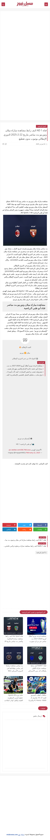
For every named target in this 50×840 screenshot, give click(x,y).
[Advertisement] (25, 40)
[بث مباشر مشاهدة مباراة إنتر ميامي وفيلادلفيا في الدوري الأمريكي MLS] (13, 655)
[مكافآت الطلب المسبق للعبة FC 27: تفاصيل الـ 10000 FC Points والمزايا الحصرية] (36, 685)
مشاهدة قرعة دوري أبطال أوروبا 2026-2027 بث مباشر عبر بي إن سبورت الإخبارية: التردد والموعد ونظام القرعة (24, 366)
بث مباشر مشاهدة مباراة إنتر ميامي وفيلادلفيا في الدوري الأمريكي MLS (14, 668)
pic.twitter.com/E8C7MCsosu (20, 450)
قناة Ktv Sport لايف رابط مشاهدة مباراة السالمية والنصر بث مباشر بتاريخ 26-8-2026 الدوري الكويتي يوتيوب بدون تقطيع (13, 641)
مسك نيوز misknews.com (15, 834)
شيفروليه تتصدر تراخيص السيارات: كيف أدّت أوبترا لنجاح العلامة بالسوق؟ (24, 372)
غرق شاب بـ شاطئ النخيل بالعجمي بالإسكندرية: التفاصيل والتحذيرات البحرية (24, 375)
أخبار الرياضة (42, 126)
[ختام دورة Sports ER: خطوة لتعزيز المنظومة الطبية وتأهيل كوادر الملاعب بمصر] (13, 685)
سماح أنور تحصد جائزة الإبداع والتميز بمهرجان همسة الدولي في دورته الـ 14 (24, 369)
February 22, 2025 (33, 452)
